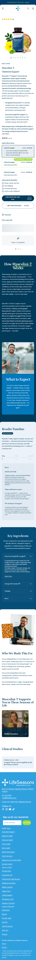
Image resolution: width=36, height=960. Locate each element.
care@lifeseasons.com (9, 798)
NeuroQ (4, 914)
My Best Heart (6, 918)
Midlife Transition (7, 887)
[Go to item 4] (18, 58)
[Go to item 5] (20, 58)
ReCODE (4, 922)
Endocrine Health (7, 840)
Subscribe (26, 823)
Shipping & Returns (25, 802)
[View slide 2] (18, 249)
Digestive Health (7, 836)
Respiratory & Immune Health (11, 860)
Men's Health (6, 64)
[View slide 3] (20, 249)
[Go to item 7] (25, 58)
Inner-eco (5, 930)
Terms (4, 944)
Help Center (14, 802)
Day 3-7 (17, 457)
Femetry (4, 934)
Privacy (4, 947)
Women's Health (7, 864)
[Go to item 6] (23, 58)
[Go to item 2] (13, 58)
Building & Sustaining (8, 883)
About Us (5, 789)
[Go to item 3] (16, 58)
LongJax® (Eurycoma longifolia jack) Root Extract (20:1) (18, 763)
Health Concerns (7, 926)
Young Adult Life (7, 875)
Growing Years (6, 871)
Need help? (8, 214)
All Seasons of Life (7, 899)
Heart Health (6, 844)
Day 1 (4, 457)
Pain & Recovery (7, 856)
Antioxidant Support (8, 832)
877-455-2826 (6, 795)
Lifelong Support (7, 895)
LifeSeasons (6, 910)
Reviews (11, 789)
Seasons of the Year (8, 903)
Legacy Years (6, 891)
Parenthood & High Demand (11, 879)
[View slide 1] (16, 249)
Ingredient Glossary (21, 789)
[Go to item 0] (11, 58)
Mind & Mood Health (8, 852)
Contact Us (5, 802)
